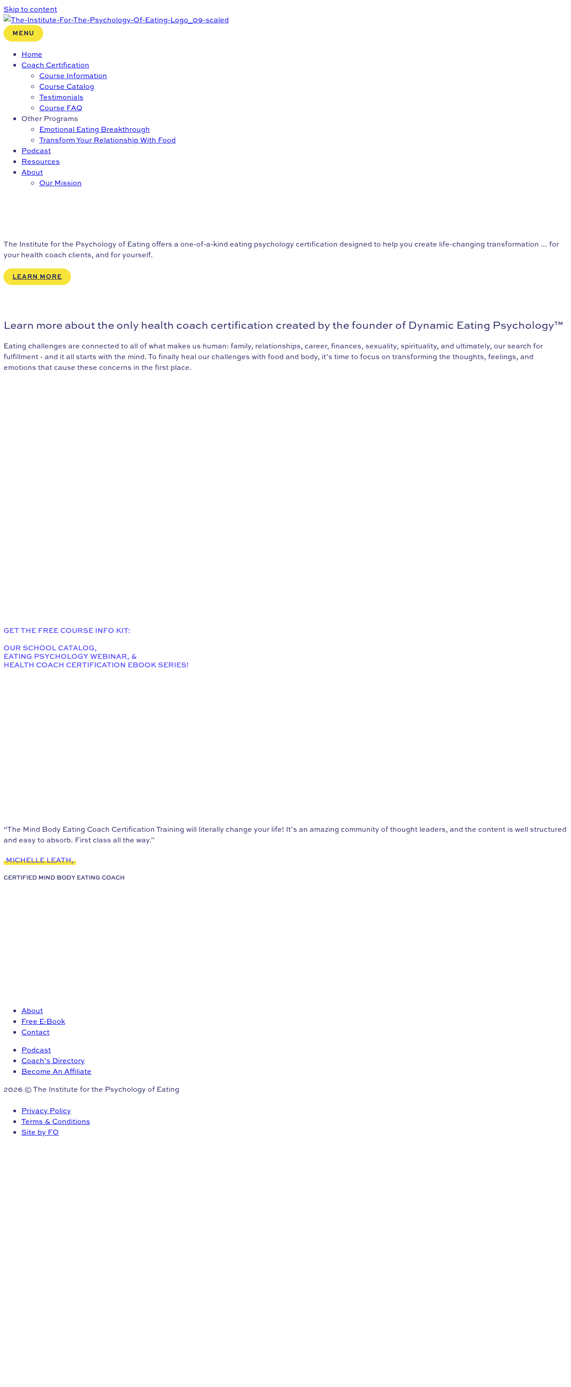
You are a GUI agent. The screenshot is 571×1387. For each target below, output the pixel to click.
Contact (35, 1032)
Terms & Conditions (55, 1121)
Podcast (36, 1050)
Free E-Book (43, 1021)
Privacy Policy (46, 1110)
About (32, 1010)
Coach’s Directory (53, 1060)
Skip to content (30, 9)
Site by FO (40, 1132)
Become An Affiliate (56, 1071)
